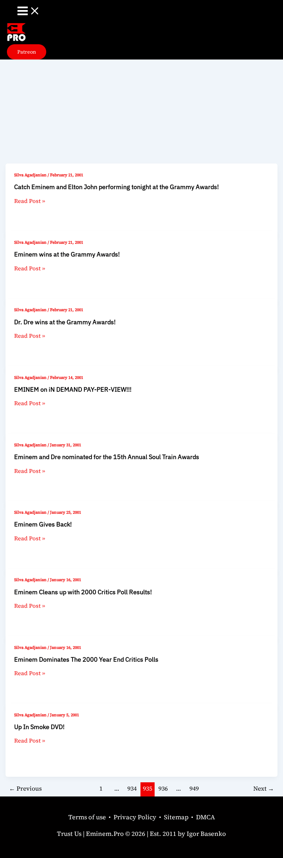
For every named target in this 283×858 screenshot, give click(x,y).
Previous (25, 788)
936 (163, 788)
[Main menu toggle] (28, 11)
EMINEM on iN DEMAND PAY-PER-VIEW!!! (72, 389)
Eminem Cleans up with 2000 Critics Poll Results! (83, 592)
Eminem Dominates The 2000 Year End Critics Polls (86, 659)
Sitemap (176, 817)
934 (132, 788)
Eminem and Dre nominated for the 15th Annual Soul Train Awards (106, 457)
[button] (26, 52)
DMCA (205, 817)
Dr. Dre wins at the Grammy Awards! (65, 322)
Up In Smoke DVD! (39, 726)
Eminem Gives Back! (43, 524)
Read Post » (29, 201)
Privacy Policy (135, 817)
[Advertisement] (141, 111)
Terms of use (87, 817)
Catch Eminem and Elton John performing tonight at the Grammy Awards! (116, 187)
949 (194, 788)
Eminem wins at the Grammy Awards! (67, 254)
